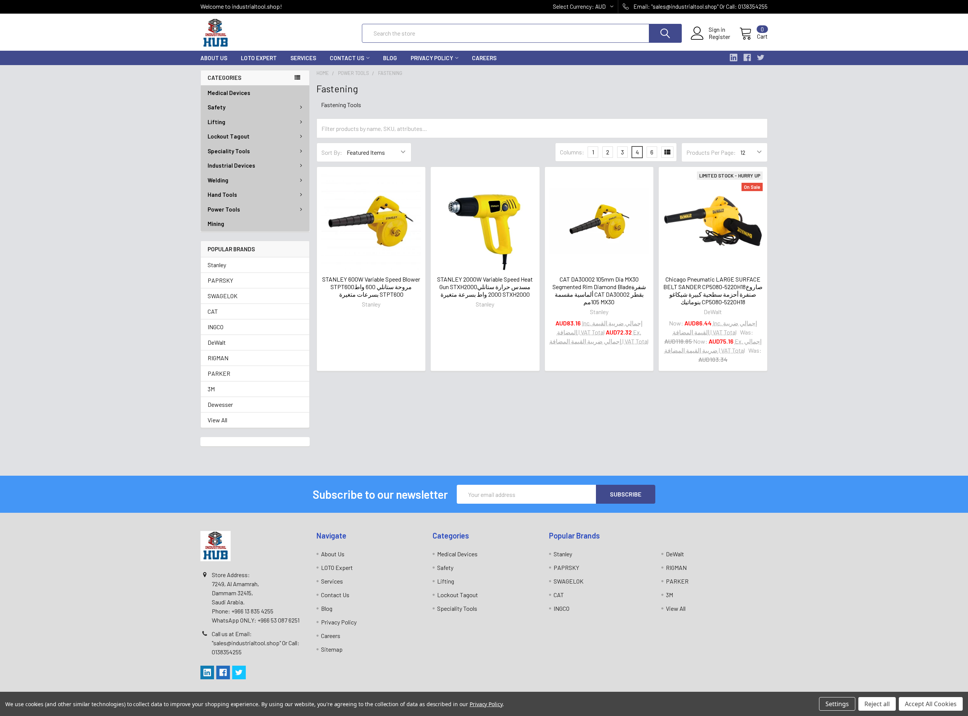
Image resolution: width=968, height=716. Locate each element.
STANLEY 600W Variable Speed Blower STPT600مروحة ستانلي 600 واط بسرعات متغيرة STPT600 (371, 287)
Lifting (216, 121)
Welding (218, 180)
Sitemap (332, 649)
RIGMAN (218, 357)
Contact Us (347, 57)
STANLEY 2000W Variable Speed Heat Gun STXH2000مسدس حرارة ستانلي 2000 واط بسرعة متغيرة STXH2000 (485, 287)
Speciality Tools (229, 151)
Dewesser (220, 404)
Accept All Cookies (931, 704)
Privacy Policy (432, 57)
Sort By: (331, 152)
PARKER (219, 373)
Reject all (877, 704)
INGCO (215, 326)
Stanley (217, 264)
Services (303, 57)
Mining (216, 223)
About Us (213, 57)
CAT (213, 311)
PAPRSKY (220, 280)
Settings (837, 704)
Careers (484, 57)
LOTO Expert (259, 57)
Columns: (572, 152)
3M (211, 388)
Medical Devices (229, 92)
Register (719, 36)
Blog (390, 57)
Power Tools (224, 209)
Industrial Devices (231, 165)
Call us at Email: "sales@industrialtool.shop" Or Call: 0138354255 (255, 642)
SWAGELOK (222, 295)
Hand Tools (222, 194)
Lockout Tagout (229, 136)
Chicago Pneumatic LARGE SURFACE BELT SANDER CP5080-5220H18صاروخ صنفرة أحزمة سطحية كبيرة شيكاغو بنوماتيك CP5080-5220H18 (713, 290)
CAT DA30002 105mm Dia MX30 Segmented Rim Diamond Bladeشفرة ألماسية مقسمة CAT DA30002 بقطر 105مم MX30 (599, 290)
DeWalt (217, 342)
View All (217, 419)
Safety (216, 107)
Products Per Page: (711, 152)
